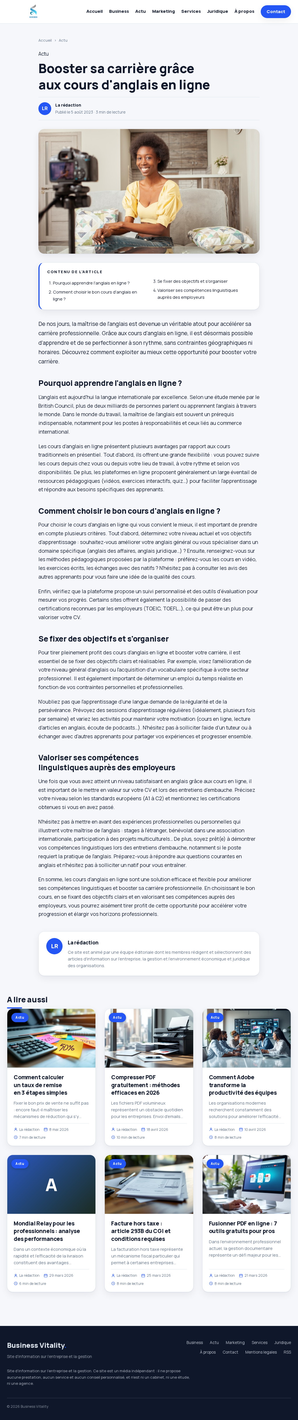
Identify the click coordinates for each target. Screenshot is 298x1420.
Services (191, 11)
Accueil (94, 11)
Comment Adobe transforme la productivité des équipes (243, 1084)
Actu (140, 11)
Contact (276, 11)
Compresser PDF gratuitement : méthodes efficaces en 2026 (145, 1084)
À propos (244, 11)
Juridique (217, 11)
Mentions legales (261, 1352)
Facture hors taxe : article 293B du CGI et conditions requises (141, 1231)
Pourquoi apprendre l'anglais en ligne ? (91, 283)
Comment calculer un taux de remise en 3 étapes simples (40, 1084)
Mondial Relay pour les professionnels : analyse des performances (47, 1231)
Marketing (163, 11)
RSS (287, 1352)
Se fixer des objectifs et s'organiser (192, 281)
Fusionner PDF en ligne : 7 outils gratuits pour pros (243, 1227)
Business (119, 11)
